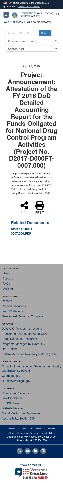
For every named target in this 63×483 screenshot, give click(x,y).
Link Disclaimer (12, 398)
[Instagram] (43, 451)
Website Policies (13, 408)
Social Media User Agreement (21, 413)
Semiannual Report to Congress (22, 316)
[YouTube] (27, 451)
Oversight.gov (11, 375)
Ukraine (8, 288)
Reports (7, 301)
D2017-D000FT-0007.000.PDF (22, 231)
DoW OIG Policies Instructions (22, 328)
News (6, 273)
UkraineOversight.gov (16, 381)
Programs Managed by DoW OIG (23, 344)
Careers (8, 278)
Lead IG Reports (12, 311)
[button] (30, 6)
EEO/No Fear (10, 403)
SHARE (24, 211)
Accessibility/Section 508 (18, 418)
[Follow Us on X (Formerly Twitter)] (20, 451)
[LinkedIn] (35, 451)
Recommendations (14, 306)
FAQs (6, 283)
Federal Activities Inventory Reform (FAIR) (29, 354)
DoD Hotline (10, 349)
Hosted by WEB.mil (30, 464)
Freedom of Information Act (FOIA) (24, 333)
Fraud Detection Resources (20, 339)
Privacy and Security (15, 393)
